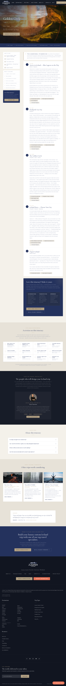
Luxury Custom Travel (39, 605)
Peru (3, 625)
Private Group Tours (39, 612)
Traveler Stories (17, 573)
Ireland (3, 605)
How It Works (34, 2)
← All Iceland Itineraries (29, 34)
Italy (3, 607)
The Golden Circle (9, 61)
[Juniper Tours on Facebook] (27, 658)
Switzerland (19, 607)
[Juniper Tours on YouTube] (36, 658)
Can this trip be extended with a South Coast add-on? (22, 451)
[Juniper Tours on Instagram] (33, 658)
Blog (53, 2)
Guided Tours (37, 614)
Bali (18, 620)
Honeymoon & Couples (39, 607)
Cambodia (19, 619)
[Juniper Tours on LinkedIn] (30, 658)
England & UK (20, 608)
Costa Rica (4, 623)
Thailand (19, 617)
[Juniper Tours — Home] (33, 564)
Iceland (13, 13)
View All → (37, 619)
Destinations (19, 2)
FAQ (25, 573)
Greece (3, 610)
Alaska (3, 626)
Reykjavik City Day (9, 59)
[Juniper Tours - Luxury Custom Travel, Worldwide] (6, 2)
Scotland (4, 608)
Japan (3, 617)
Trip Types (26, 2)
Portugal (4, 614)
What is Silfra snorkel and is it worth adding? (19, 447)
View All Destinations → (22, 625)
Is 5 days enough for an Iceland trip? (17, 439)
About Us (41, 2)
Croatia (18, 610)
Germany (19, 611)
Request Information (10, 34)
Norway (18, 613)
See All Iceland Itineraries (35, 312)
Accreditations (46, 573)
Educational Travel (38, 616)
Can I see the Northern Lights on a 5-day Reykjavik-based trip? (24, 443)
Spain (18, 605)
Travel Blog (4, 643)
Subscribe (25, 676)
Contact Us (48, 2)
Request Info (59, 682)
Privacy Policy (56, 573)
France (3, 613)
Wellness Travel (38, 609)
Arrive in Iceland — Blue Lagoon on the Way (10, 56)
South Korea (4, 619)
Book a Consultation (32, 416)
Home (13, 2)
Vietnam (4, 620)
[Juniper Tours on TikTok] (39, 658)
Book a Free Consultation (34, 308)
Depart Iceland (9, 67)
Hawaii (18, 623)
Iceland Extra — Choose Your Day (11, 65)
